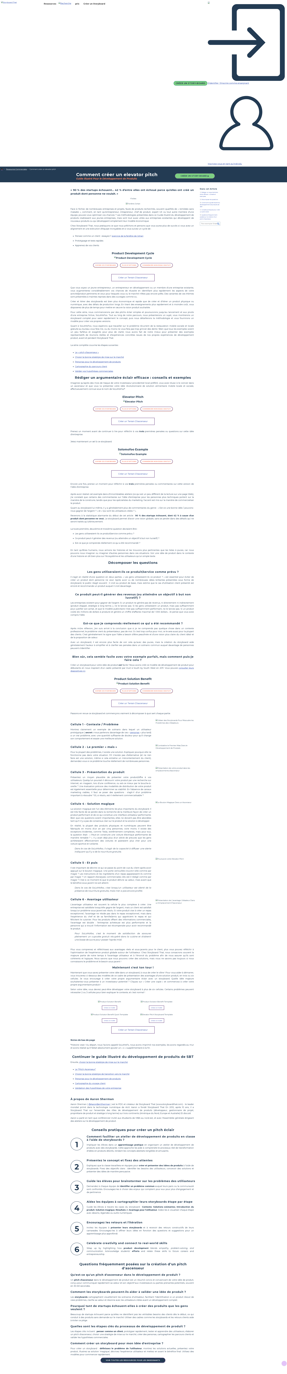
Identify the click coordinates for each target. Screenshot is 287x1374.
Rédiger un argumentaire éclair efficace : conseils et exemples (209, 194)
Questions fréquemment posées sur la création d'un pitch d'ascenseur (208, 217)
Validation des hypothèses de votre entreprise (98, 1088)
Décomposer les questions (209, 199)
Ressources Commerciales (16, 169)
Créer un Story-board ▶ (195, 176)
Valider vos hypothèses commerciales (94, 371)
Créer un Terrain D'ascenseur (133, 277)
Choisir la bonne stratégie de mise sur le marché (99, 357)
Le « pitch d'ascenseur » (87, 352)
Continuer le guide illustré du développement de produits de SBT (210, 204)
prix (77, 4)
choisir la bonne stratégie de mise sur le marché (103, 1062)
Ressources (50, 4)
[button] (66, 4)
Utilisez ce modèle (109, 1008)
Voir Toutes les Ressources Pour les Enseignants (133, 1360)
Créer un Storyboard (94, 4)
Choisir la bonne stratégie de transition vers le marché (102, 1074)
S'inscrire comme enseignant (234, 83)
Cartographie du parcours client (91, 366)
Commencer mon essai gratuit (156, 265)
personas (134, 732)
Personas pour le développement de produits (98, 362)
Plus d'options (129, 265)
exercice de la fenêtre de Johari (127, 236)
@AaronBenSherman (99, 1104)
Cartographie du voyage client (90, 1083)
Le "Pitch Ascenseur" (85, 1069)
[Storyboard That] (9, 2)
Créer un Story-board (190, 83)
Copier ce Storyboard (105, 265)
